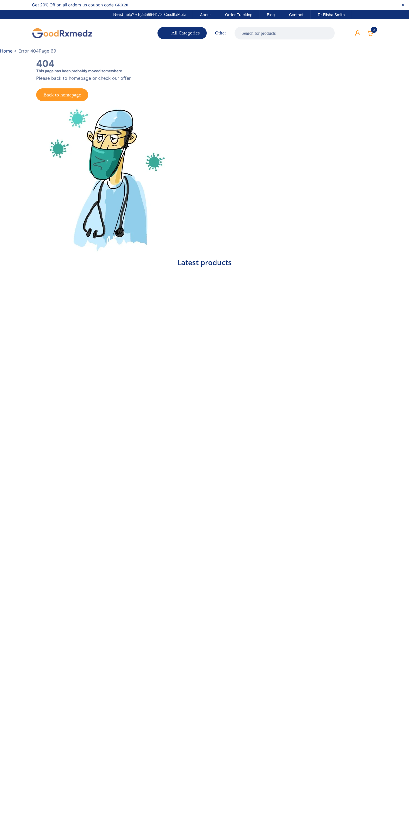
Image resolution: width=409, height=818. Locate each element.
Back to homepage (62, 95)
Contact (296, 14)
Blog (271, 14)
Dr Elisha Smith (331, 14)
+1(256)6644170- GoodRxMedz (160, 15)
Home (6, 51)
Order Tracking (239, 14)
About (205, 14)
